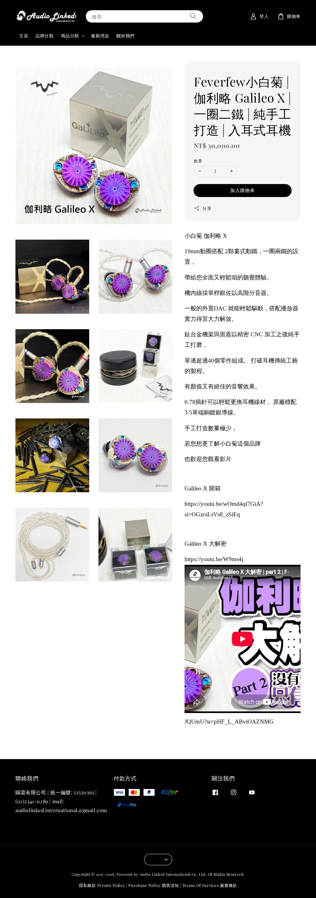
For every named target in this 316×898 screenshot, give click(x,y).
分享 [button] (206, 208)
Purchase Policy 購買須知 (153, 885)
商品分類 (70, 36)
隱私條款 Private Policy (102, 885)
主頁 (23, 36)
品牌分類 (44, 36)
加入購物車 (242, 190)
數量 (198, 160)
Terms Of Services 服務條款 (209, 885)
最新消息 (100, 36)
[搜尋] (193, 16)
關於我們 (125, 36)
